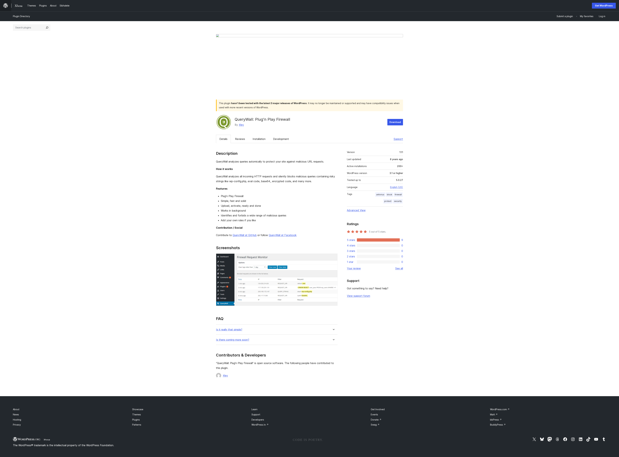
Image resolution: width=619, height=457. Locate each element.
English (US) (396, 187)
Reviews (240, 139)
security (398, 201)
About (16, 409)
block (389, 194)
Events (374, 414)
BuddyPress (498, 424)
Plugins (136, 419)
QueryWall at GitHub (245, 235)
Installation (259, 139)
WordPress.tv (260, 424)
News (16, 414)
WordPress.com (500, 409)
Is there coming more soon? (232, 339)
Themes (136, 414)
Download (395, 122)
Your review (354, 268)
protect (387, 201)
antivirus (380, 194)
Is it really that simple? (229, 329)
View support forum (358, 295)
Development (281, 139)
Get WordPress (604, 5)
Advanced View (356, 210)
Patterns (136, 424)
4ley (241, 124)
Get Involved (378, 409)
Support (398, 139)
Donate (376, 419)
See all (399, 268)
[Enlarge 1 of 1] (333, 257)
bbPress (496, 419)
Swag (375, 424)
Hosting (17, 419)
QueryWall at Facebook (283, 235)
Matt (494, 414)
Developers (257, 419)
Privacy (17, 424)
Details (223, 139)
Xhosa (47, 439)
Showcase (137, 409)
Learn (254, 409)
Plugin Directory (21, 16)
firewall (398, 194)
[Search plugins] (47, 27)
